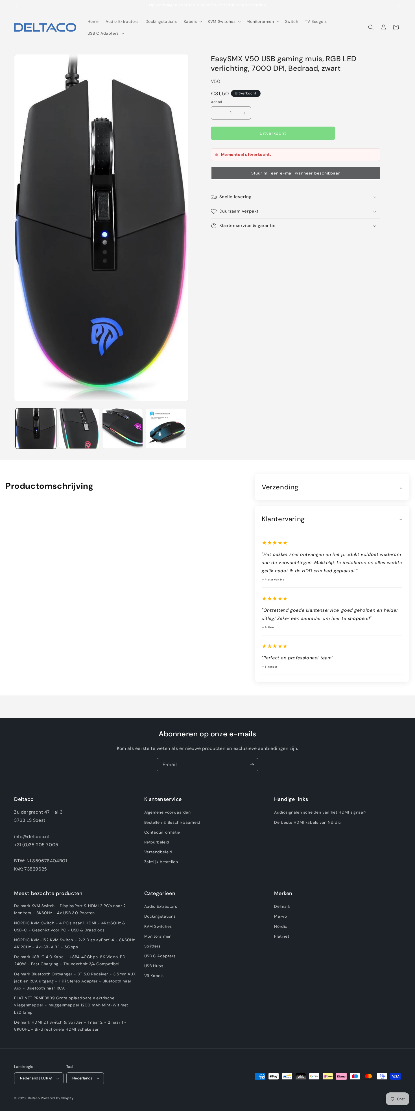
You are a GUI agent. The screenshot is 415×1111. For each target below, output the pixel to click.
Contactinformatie (162, 832)
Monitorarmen (158, 936)
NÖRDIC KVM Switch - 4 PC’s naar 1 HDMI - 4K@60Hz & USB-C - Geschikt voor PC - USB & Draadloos (69, 926)
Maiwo (280, 916)
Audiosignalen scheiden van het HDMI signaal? (320, 812)
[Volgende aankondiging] (399, 5)
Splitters (152, 946)
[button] (192, 21)
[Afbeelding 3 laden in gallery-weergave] (122, 428)
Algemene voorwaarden (167, 812)
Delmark (282, 906)
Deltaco (34, 1098)
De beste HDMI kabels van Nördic (307, 822)
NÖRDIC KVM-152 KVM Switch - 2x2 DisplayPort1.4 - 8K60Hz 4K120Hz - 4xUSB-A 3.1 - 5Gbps (74, 943)
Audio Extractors (160, 906)
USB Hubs (153, 966)
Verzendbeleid (158, 851)
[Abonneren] (252, 764)
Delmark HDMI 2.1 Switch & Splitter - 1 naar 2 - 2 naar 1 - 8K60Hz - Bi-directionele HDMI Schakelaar (70, 1026)
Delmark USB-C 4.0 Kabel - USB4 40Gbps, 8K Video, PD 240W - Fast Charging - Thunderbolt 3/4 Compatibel (70, 961)
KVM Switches (158, 926)
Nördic (280, 926)
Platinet (281, 936)
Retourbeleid (156, 842)
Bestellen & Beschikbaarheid (172, 822)
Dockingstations (160, 916)
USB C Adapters (160, 955)
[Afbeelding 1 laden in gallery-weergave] (36, 428)
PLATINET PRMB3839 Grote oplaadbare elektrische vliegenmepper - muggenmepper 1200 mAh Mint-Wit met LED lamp (71, 1005)
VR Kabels (154, 976)
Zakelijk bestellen (161, 862)
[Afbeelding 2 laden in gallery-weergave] (79, 428)
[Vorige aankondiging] (16, 5)
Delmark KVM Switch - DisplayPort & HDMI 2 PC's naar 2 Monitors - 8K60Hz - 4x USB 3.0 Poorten (70, 909)
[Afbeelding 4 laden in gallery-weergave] (166, 428)
